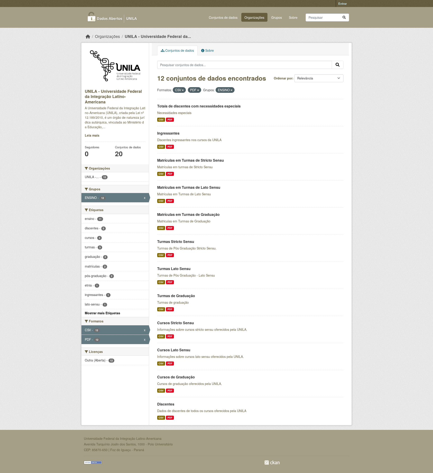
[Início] (88, 36)
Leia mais (92, 135)
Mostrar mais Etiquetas (102, 313)
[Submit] (344, 17)
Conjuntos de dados (223, 17)
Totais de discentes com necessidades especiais (199, 106)
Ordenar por (283, 78)
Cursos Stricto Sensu (175, 322)
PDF (170, 119)
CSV (161, 119)
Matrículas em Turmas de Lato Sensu (188, 187)
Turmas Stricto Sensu (175, 241)
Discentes (165, 404)
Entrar (342, 3)
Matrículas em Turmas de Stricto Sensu (190, 160)
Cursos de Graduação (176, 377)
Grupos (276, 17)
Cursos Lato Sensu (173, 349)
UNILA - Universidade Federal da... (158, 36)
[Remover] (183, 90)
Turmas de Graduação (176, 295)
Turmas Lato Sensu (174, 268)
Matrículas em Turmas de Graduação (188, 214)
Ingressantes (168, 133)
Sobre (293, 17)
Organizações (254, 17)
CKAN (272, 462)
